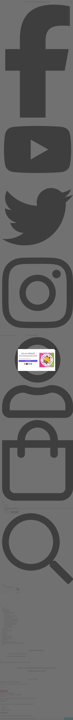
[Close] (55, 349)
